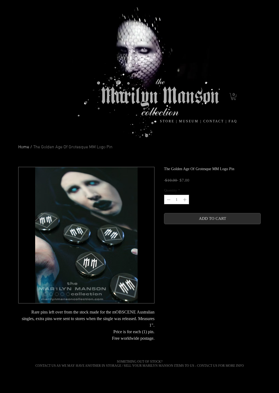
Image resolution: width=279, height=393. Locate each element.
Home (23, 147)
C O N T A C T (214, 121)
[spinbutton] (176, 199)
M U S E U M (189, 121)
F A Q (232, 121)
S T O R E (167, 121)
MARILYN (150, 366)
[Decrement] (168, 199)
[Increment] (185, 199)
